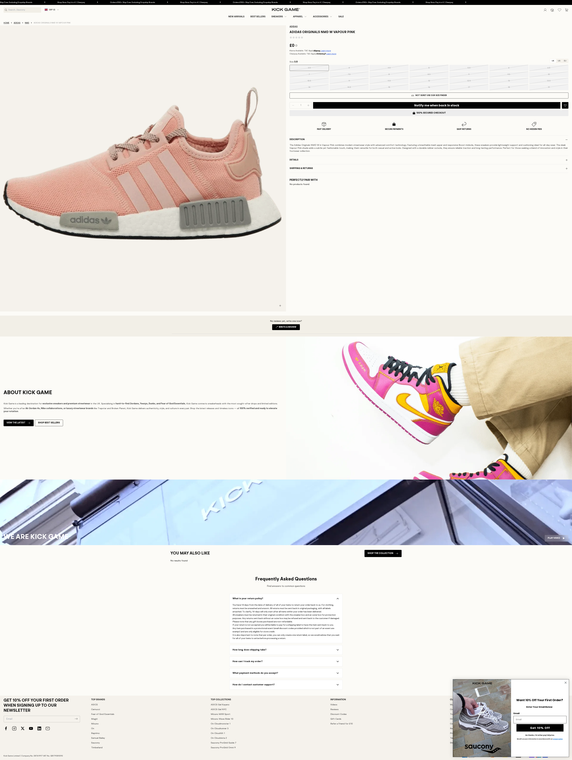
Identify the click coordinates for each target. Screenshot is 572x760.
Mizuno (95, 724)
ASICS (94, 705)
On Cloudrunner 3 (220, 729)
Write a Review (289, 328)
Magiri (94, 719)
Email (516, 713)
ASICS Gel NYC (219, 709)
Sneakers (277, 16)
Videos (333, 705)
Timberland (96, 748)
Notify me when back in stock (436, 105)
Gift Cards (335, 719)
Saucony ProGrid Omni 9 (223, 748)
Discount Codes (338, 714)
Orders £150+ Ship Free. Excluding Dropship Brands (86, 2)
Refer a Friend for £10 (341, 724)
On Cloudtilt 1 (218, 733)
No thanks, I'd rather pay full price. (540, 735)
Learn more (326, 51)
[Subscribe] (76, 718)
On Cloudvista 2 (219, 738)
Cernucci (95, 709)
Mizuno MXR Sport (220, 714)
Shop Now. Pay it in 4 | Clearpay (25, 2)
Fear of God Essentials (102, 714)
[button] (279, 16)
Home (6, 23)
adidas (17, 23)
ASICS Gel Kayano (220, 705)
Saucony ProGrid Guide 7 (223, 743)
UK (553, 61)
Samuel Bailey (98, 738)
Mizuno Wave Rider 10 (222, 719)
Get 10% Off (540, 728)
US (559, 61)
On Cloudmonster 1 (220, 724)
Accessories (320, 16)
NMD (27, 23)
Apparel (298, 16)
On (92, 729)
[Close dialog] (565, 682)
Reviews (334, 709)
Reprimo (95, 733)
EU (565, 61)
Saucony (95, 743)
